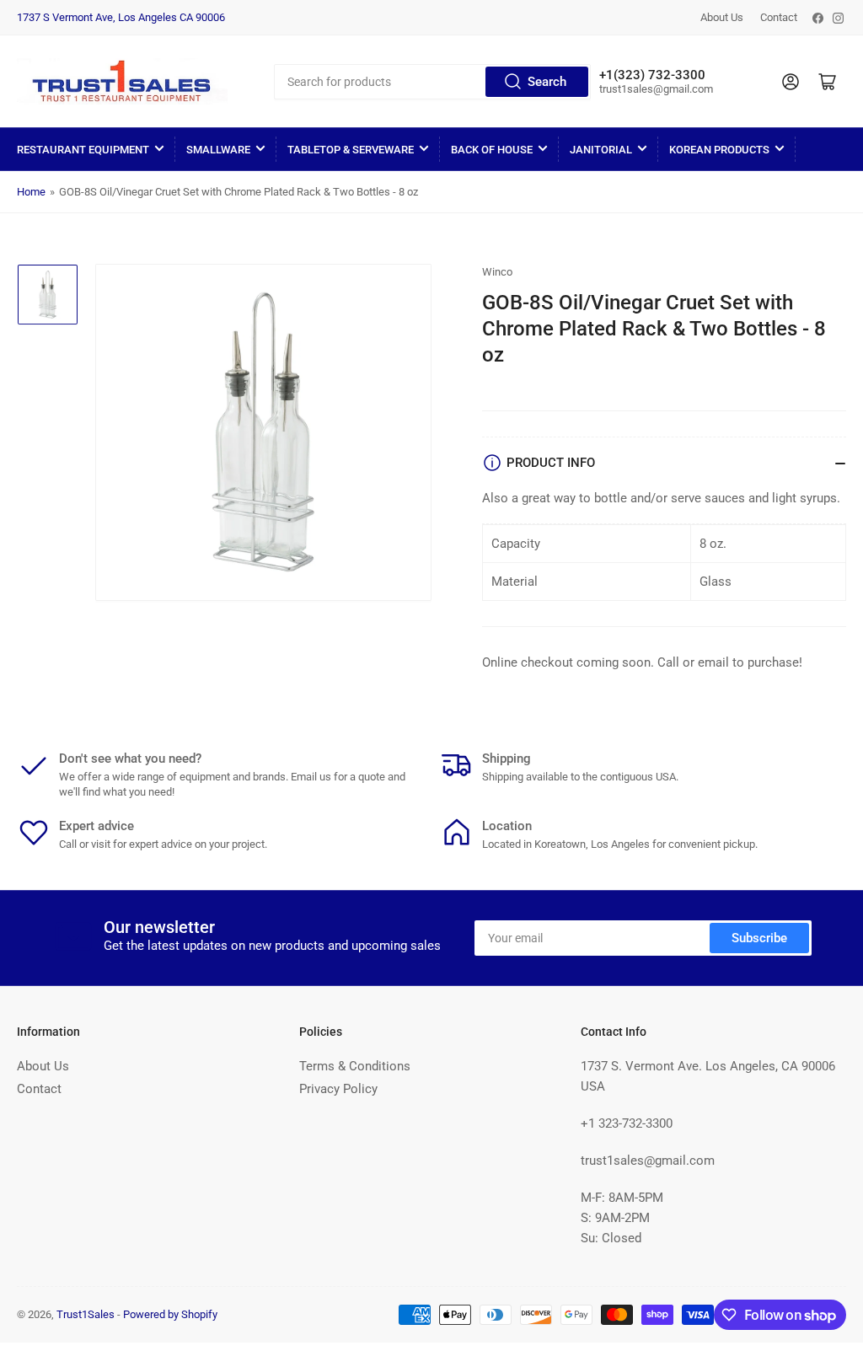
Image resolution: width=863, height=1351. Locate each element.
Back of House (492, 149)
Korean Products (719, 149)
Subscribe (759, 938)
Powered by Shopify (170, 1314)
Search (547, 81)
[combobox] (432, 81)
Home (31, 191)
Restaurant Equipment (83, 149)
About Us (721, 17)
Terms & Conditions (354, 1066)
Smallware (218, 149)
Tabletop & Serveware (350, 149)
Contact (778, 17)
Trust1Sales (85, 1314)
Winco (497, 271)
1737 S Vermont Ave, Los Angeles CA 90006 (121, 17)
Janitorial (601, 149)
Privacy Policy (338, 1088)
